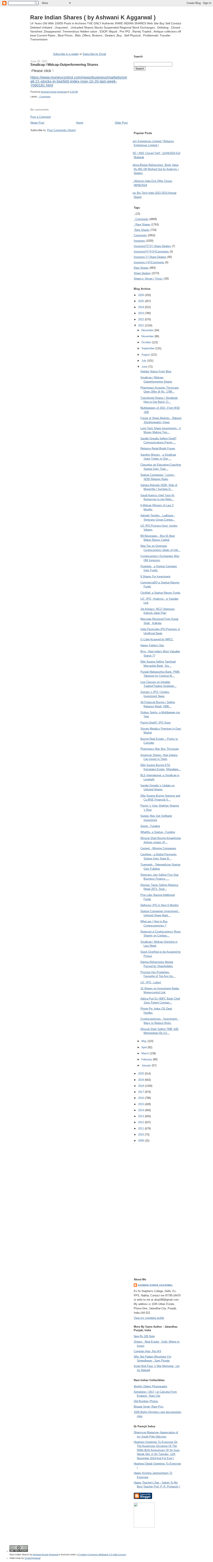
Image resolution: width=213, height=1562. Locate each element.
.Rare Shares (142, 229)
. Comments (44, 96)
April (144, 1047)
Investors (139, 240)
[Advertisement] (79, 140)
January (146, 1065)
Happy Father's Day (152, 645)
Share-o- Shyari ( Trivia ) (148, 278)
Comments (140, 235)
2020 (141, 1073)
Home (79, 122)
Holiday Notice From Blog (155, 371)
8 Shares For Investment (155, 576)
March (145, 1053)
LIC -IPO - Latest (150, 982)
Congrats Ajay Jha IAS (147, 1351)
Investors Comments (151, 251)
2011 (141, 1128)
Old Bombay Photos (146, 1401)
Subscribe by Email (94, 54)
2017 (141, 1091)
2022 (141, 319)
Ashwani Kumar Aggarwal (155, 1285)
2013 (141, 1116)
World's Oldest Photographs (150, 1386)
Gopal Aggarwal (32, 1558)
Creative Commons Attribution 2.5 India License (102, 1554)
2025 (141, 301)
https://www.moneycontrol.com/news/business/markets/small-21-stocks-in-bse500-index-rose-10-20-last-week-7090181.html (78, 81)
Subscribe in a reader (66, 54)
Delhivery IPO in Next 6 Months (159, 905)
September (148, 348)
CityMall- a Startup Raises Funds (160, 592)
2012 (141, 1122)
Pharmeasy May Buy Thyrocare (159, 748)
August (146, 354)
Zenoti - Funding (150, 826)
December (148, 330)
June (144, 366)
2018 (141, 1085)
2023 (141, 313)
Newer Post (37, 122)
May (144, 1041)
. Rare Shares (142, 224)
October (146, 342)
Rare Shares (141, 267)
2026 (141, 295)
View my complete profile (149, 1317)
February (147, 1059)
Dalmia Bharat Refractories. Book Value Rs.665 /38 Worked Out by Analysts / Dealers (155, 169)
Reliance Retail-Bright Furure (157, 448)
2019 (141, 1079)
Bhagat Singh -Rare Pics (148, 1406)
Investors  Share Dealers (152, 246)
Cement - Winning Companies (158, 848)
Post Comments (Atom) (61, 130)
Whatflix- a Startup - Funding (157, 832)
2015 (141, 1104)
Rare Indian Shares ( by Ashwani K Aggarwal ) (93, 17)
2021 (141, 325)
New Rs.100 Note (144, 1336)
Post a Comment (40, 116)
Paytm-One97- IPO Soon (155, 722)
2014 (141, 1110)
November (148, 336)
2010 (141, 1134)
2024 (141, 307)
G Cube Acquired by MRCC (156, 639)
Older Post (121, 122)
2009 (141, 1140)
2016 (141, 1097)
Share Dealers (142, 273)
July (144, 360)
